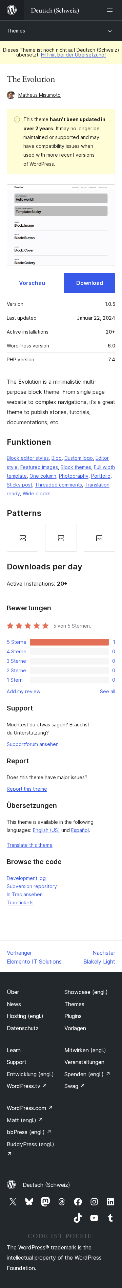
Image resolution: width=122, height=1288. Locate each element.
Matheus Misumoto (39, 95)
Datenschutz (23, 1028)
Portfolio (100, 476)
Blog (57, 458)
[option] (22, 538)
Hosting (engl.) (25, 1016)
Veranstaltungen (84, 1062)
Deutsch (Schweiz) (46, 1184)
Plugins (73, 1016)
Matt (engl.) (25, 1120)
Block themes (76, 467)
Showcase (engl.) (86, 992)
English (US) (46, 830)
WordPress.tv (27, 1086)
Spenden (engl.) (87, 1074)
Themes (16, 30)
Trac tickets (20, 902)
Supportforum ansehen (33, 744)
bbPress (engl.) (29, 1132)
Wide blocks (36, 493)
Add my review (23, 691)
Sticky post (19, 485)
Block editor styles (28, 458)
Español (80, 830)
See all (107, 691)
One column (42, 476)
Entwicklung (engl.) (30, 1074)
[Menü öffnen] (111, 10)
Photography (73, 476)
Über (13, 992)
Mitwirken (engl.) (85, 1050)
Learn (14, 1050)
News (14, 1004)
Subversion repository (32, 886)
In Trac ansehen (25, 894)
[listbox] (61, 538)
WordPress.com (30, 1108)
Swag (74, 1086)
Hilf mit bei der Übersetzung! (73, 55)
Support (16, 1062)
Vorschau (32, 282)
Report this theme (27, 789)
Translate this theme (30, 845)
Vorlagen (75, 1028)
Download (89, 282)
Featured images (39, 467)
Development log (26, 878)
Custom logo (78, 458)
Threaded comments (58, 485)
